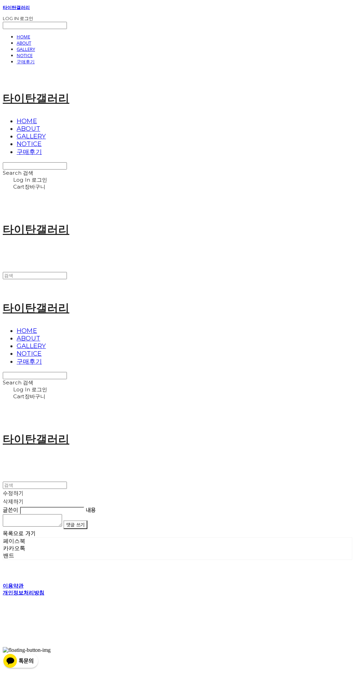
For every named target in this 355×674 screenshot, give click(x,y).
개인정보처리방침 (23, 592)
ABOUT (24, 43)
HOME (23, 37)
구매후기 (26, 61)
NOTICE (25, 55)
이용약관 (13, 585)
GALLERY (26, 49)
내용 (91, 510)
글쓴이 (10, 510)
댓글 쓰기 (75, 524)
